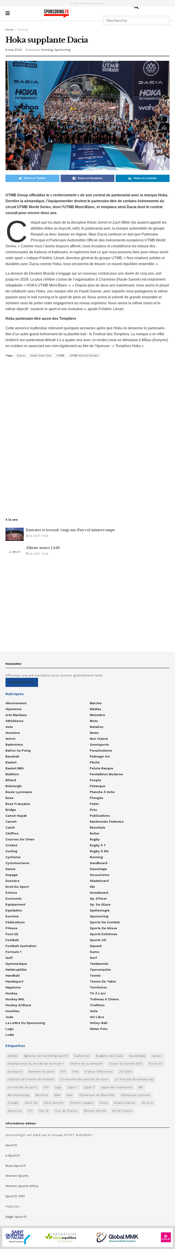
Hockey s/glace (18, 1005)
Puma (104, 1102)
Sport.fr (11, 1145)
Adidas (13, 1055)
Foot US (11, 934)
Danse (10, 869)
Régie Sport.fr (16, 1216)
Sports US (98, 940)
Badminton (14, 744)
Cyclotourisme (17, 863)
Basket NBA (14, 768)
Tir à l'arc (98, 993)
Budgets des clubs (109, 1055)
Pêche (95, 762)
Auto (9, 727)
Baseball (12, 756)
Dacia (21, 355)
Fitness (11, 928)
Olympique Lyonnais (135, 1095)
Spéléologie (100, 910)
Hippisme (13, 987)
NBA (57, 1095)
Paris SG (31, 1102)
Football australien (20, 946)
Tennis (95, 975)
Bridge (10, 809)
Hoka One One (40, 355)
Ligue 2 (89, 1087)
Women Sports (95, 1110)
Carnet (10, 821)
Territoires (98, 987)
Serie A (147, 1102)
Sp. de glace (100, 904)
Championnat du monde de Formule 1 (36, 1063)
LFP (46, 1087)
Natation (96, 727)
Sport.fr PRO (15, 1196)
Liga (58, 1087)
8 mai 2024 (13, 49)
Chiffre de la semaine (86, 1063)
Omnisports (99, 744)
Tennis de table (103, 981)
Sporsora (14, 1110)
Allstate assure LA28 (43, 548)
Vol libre (97, 1017)
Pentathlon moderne (106, 774)
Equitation (13, 910)
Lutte (9, 1035)
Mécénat (42, 1095)
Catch (10, 827)
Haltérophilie (16, 969)
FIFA (75, 1071)
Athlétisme (14, 721)
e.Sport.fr (12, 1155)
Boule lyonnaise (18, 792)
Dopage (11, 875)
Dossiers (12, 881)
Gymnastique (16, 963)
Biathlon (12, 774)
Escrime (12, 916)
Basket (10, 762)
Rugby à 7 (98, 845)
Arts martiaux (16, 715)
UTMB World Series (84, 355)
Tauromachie (100, 969)
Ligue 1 (72, 1087)
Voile (94, 1011)
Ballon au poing (18, 750)
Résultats (97, 827)
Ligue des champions (116, 1087)
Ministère (97, 715)
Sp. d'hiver (98, 898)
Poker (94, 804)
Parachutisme (101, 750)
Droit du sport (17, 886)
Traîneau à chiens (104, 999)
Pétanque (97, 786)
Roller (95, 833)
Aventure (12, 733)
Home (9, 29)
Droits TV (155, 1063)
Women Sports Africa (21, 1186)
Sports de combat (105, 922)
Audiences (82, 1055)
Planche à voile (102, 792)
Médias (95, 709)
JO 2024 (125, 1071)
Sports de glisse (103, 928)
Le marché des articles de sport (84, 1079)
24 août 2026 (38, 535)
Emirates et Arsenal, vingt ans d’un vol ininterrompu (70, 530)
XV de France (122, 1110)
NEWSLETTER (21, 682)
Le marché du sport (22, 1087)
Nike (70, 1095)
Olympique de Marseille (96, 1095)
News (94, 733)
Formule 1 (13, 952)
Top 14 (43, 1110)
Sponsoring (62, 49)
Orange (13, 1102)
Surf (93, 958)
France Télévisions (99, 1071)
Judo (9, 1017)
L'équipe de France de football (31, 1079)
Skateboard (99, 881)
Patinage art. (100, 756)
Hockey (11, 993)
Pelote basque (101, 768)
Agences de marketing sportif (46, 1055)
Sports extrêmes (103, 934)
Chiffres (12, 833)
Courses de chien (19, 839)
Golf (9, 958)
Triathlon (97, 1005)
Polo (93, 809)
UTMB (60, 355)
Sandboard (98, 863)
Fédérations (15, 922)
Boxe (9, 798)
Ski (92, 886)
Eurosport (15, 1071)
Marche (96, 703)
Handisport (14, 981)
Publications (100, 815)
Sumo (94, 952)
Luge (9, 1029)
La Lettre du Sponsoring (25, 1023)
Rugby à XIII (99, 851)
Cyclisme (13, 857)
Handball (12, 975)
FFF (63, 1071)
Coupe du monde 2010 (125, 1063)
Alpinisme (13, 709)
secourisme (99, 875)
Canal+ (157, 1055)
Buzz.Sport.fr (15, 1165)
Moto (94, 721)
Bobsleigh (13, 786)
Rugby (95, 839)
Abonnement (15, 703)
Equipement (15, 904)
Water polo (99, 1029)
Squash (96, 946)
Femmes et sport (41, 1071)
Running (23, 29)
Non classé (99, 738)
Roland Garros (125, 1102)
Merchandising (18, 1095)
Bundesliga (137, 1055)
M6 (141, 1087)
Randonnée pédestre (107, 821)
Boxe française (17, 804)
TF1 (30, 1110)
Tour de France (66, 1110)
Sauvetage (98, 869)
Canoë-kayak (16, 815)
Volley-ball (99, 1023)
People (95, 780)
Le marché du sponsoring (134, 1079)
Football (12, 940)
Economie (13, 898)
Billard (10, 780)
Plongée (96, 798)
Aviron (10, 738)
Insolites (12, 1011)
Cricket (11, 845)
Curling (11, 851)
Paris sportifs (54, 1102)
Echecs (11, 892)
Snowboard (99, 892)
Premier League (81, 1102)
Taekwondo (99, 963)
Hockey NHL (15, 999)
